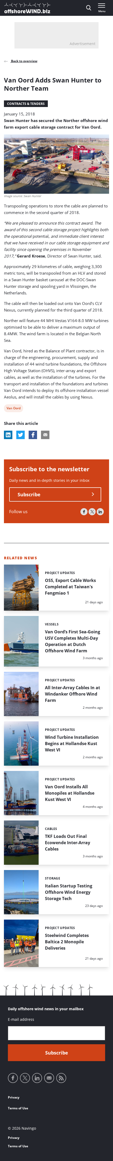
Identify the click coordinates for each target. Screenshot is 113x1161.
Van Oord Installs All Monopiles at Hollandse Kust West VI (69, 793)
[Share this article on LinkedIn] (8, 435)
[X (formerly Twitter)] (92, 511)
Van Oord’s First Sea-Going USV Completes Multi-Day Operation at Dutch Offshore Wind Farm (72, 641)
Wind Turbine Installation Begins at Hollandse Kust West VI (72, 743)
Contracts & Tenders (26, 103)
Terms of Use (18, 1108)
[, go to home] (27, 8)
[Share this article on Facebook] (33, 435)
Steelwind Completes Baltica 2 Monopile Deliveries (67, 941)
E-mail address (21, 1019)
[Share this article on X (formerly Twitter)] (20, 435)
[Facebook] (84, 511)
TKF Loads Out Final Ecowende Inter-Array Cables (67, 842)
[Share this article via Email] (45, 435)
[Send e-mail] (49, 1078)
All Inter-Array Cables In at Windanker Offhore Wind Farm (72, 694)
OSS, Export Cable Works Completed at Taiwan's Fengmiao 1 (70, 586)
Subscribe (29, 494)
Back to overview (23, 61)
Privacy (13, 1097)
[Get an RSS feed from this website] (61, 1078)
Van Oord (13, 409)
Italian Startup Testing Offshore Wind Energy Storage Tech (68, 892)
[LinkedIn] (100, 511)
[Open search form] (89, 8)
